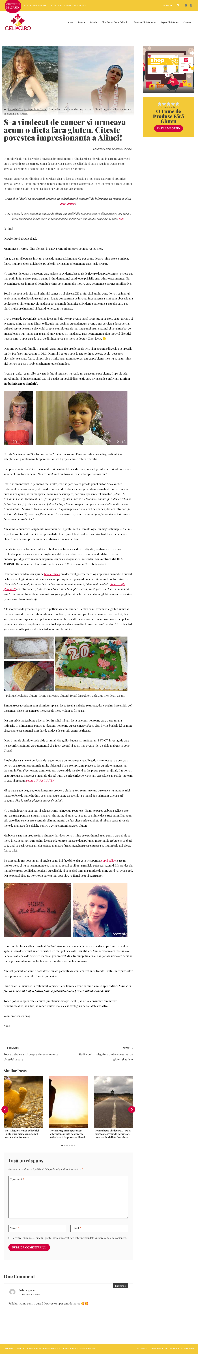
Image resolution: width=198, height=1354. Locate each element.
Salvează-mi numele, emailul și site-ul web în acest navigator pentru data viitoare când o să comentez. (69, 1237)
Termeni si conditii (14, 1349)
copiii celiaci (108, 860)
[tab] (62, 1145)
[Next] (131, 1109)
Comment (17, 1179)
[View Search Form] (178, 5)
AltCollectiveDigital (183, 1349)
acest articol (67, 204)
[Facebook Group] (191, 5)
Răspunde (120, 1285)
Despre (81, 22)
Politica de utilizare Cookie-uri (79, 1349)
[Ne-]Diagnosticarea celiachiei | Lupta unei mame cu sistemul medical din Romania (22, 1134)
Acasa (70, 22)
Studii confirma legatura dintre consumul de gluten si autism (105, 1053)
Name (14, 1228)
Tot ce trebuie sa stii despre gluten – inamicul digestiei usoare (31, 1053)
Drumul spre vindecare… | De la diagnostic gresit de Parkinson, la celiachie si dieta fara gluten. (113, 1134)
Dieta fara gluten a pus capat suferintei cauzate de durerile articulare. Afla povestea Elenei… (68, 1134)
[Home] (5, 109)
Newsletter (168, 5)
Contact (187, 22)
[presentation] (23, 1102)
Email (76, 1228)
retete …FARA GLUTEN (40, 780)
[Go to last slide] (4, 1109)
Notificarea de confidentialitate (43, 1349)
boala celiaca (52, 574)
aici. (121, 219)
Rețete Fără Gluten (170, 22)
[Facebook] (186, 5)
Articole (93, 22)
